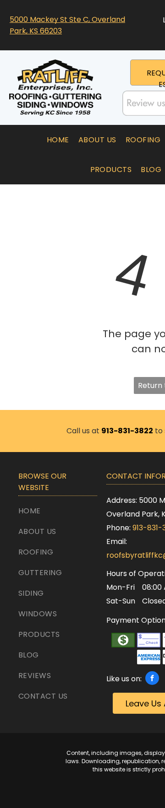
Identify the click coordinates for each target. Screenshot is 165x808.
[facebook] (152, 679)
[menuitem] (58, 140)
